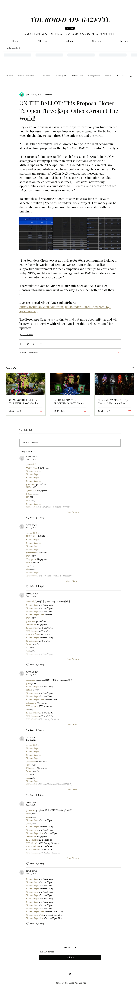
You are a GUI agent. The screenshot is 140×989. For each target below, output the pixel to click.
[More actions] (119, 94)
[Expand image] (36, 233)
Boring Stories (94, 76)
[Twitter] (70, 974)
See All (131, 368)
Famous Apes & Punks (27, 76)
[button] (130, 76)
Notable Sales (77, 76)
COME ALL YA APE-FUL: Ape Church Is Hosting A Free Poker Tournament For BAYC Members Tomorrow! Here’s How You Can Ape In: (113, 401)
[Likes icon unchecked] (28, 518)
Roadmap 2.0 (60, 76)
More (119, 76)
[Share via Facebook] (20, 344)
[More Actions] (119, 458)
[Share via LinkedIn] (34, 344)
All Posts (9, 76)
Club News (46, 76)
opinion (108, 76)
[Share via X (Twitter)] (27, 344)
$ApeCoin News (26, 335)
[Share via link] (41, 344)
